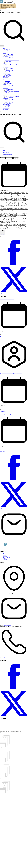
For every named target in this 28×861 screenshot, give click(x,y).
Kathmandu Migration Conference (12, 64)
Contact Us (5, 558)
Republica (2, 336)
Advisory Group (8, 51)
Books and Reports (9, 57)
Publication (5, 556)
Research (4, 53)
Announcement (6, 76)
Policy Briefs (8, 61)
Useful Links (8, 75)
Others (6, 62)
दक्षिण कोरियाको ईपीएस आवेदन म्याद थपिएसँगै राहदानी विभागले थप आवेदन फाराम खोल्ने (10, 373)
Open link (2, 234)
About (4, 48)
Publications (5, 56)
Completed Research (9, 55)
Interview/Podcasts (9, 70)
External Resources (7, 73)
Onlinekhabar (3, 411)
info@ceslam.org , (7, 625)
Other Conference (9, 66)
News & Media (6, 67)
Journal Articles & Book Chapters (12, 60)
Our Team (7, 50)
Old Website (5, 77)
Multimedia (5, 559)
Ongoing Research (9, 54)
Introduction (7, 49)
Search (2, 46)
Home (4, 150)
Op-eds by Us (8, 69)
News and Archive (6, 557)
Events (4, 63)
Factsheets (7, 58)
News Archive (8, 71)
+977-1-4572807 (6, 657)
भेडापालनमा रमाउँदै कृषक (7, 154)
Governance (7, 74)
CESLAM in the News (10, 68)
